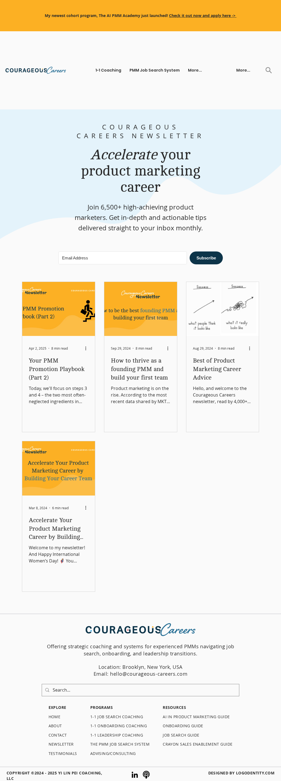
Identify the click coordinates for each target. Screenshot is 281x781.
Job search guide (181, 735)
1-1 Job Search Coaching (116, 716)
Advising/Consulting (113, 753)
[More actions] (87, 348)
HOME (55, 716)
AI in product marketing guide (197, 716)
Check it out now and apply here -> (203, 15)
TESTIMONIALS (63, 753)
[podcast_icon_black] (146, 774)
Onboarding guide (183, 725)
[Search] (268, 70)
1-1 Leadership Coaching (116, 735)
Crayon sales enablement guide (197, 744)
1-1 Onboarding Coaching (118, 725)
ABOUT (55, 725)
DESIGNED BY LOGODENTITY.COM (241, 773)
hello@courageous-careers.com (148, 673)
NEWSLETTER (61, 744)
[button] (108, 70)
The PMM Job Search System (120, 744)
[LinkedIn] (134, 774)
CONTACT (58, 735)
